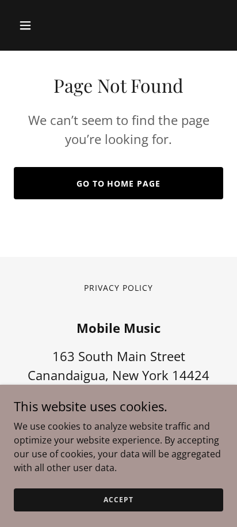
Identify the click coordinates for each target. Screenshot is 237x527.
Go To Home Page (119, 183)
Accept (118, 500)
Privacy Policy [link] (118, 287)
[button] (38, 25)
